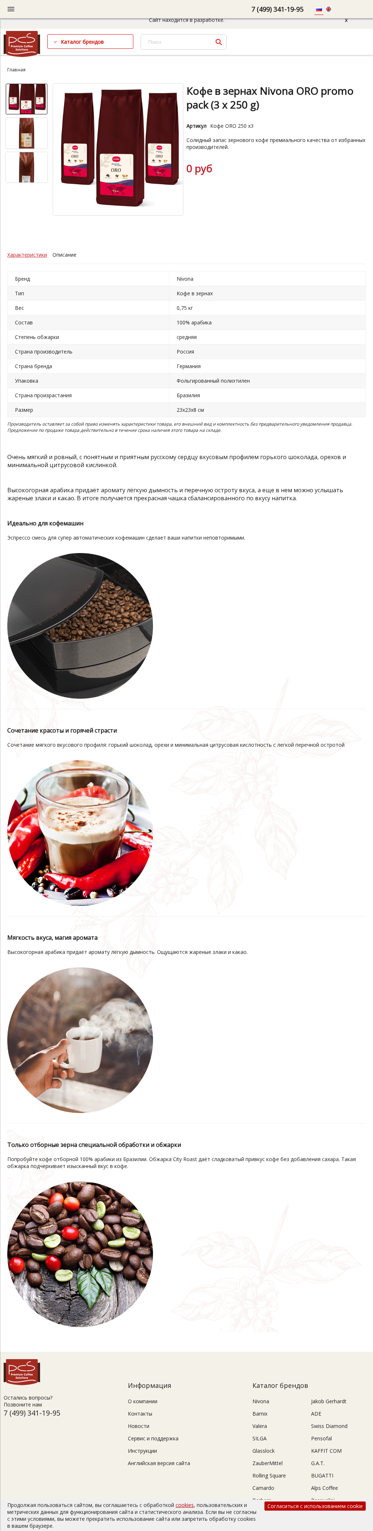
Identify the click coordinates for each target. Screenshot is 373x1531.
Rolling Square (269, 1475)
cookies (185, 1505)
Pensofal (321, 1438)
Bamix (259, 1413)
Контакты (140, 1413)
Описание (64, 254)
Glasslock (263, 1450)
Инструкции (142, 1450)
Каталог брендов (82, 41)
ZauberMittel (267, 1463)
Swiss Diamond (329, 1426)
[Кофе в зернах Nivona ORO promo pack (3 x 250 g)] (118, 150)
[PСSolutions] (22, 55)
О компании (142, 1401)
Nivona (260, 1401)
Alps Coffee (324, 1487)
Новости (138, 1426)
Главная (16, 70)
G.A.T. (318, 1463)
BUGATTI (322, 1475)
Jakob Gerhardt (328, 1401)
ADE (316, 1413)
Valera (259, 1426)
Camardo (263, 1487)
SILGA (259, 1438)
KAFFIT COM (326, 1450)
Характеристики (27, 254)
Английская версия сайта (159, 1463)
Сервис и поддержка (153, 1438)
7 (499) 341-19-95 (277, 9)
